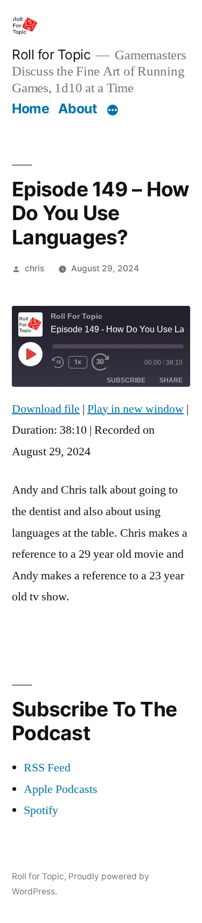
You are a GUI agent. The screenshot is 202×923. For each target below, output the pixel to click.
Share (171, 380)
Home (30, 108)
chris (34, 268)
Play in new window (135, 408)
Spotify (41, 810)
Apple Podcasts (60, 789)
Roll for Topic (51, 54)
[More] (112, 110)
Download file (46, 408)
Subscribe (126, 380)
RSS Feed (47, 767)
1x (77, 362)
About (77, 108)
